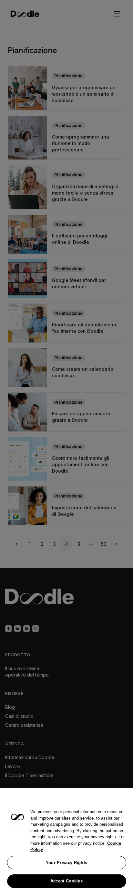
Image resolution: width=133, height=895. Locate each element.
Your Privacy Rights (66, 862)
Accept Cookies (66, 881)
